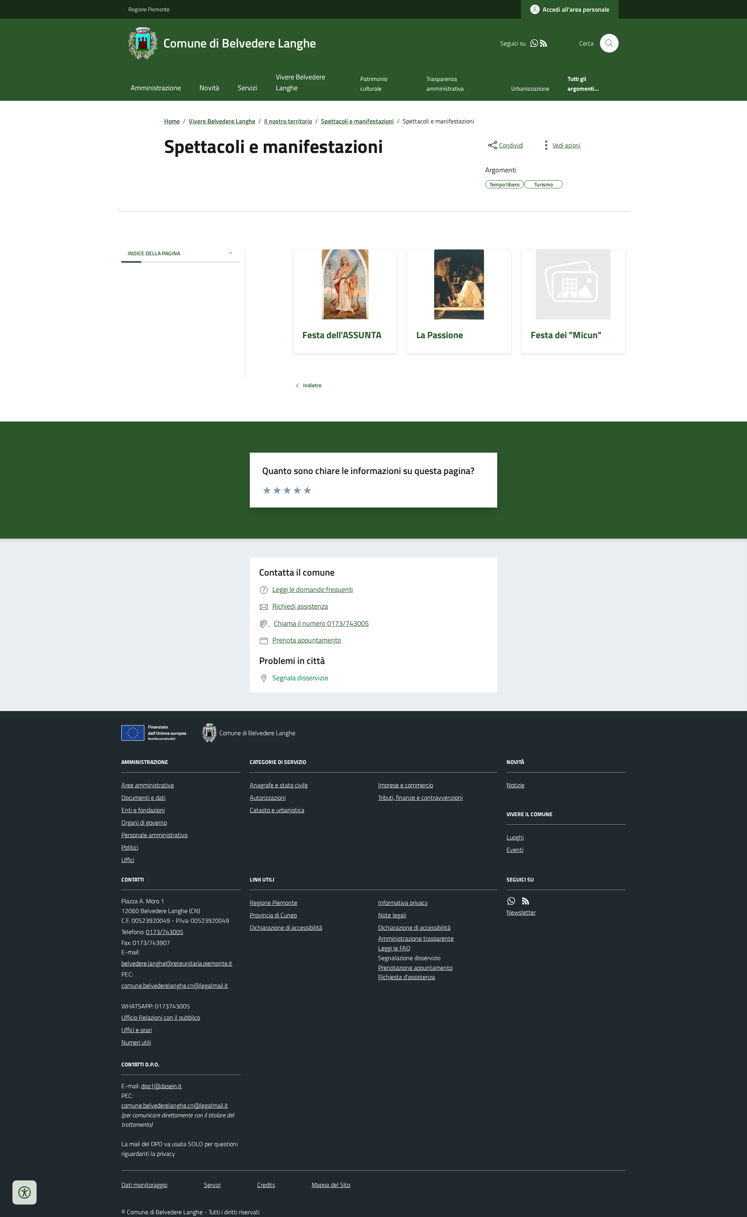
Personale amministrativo (154, 834)
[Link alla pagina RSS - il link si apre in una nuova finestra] (543, 43)
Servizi (247, 88)
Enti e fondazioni (143, 810)
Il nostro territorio (288, 121)
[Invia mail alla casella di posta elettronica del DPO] (161, 1086)
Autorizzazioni (268, 797)
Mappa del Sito (331, 1184)
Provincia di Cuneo (273, 915)
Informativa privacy (403, 902)
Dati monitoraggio (144, 1184)
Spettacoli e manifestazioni (357, 121)
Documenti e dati (143, 797)
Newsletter (521, 912)
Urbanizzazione (530, 88)
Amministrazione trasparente (416, 938)
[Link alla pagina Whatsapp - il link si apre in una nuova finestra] (534, 43)
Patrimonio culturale (374, 83)
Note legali (392, 915)
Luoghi (515, 837)
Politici (129, 847)
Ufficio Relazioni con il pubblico (160, 1017)
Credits (266, 1184)
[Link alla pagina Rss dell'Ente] (525, 901)
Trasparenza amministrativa (445, 83)
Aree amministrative (147, 785)
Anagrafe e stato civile (279, 785)
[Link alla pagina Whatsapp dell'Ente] (511, 901)
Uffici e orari (136, 1029)
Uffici (127, 859)
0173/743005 (164, 931)
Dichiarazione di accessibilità (286, 927)
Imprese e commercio (405, 785)
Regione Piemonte (149, 9)
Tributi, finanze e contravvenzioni (420, 797)
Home (172, 121)
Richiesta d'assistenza (406, 977)
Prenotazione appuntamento (415, 967)
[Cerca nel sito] (606, 43)
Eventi (515, 849)
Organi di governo (144, 822)
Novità (209, 88)
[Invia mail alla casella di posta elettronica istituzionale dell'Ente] (176, 963)
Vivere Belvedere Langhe (300, 82)
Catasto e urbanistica (277, 810)
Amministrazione (156, 88)
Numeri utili (136, 1042)
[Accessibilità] (24, 1192)
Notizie (515, 785)
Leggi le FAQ (394, 948)
